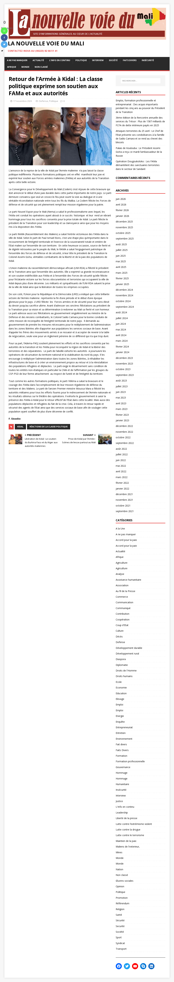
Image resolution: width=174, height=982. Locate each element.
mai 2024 (121, 329)
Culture (120, 630)
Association (122, 585)
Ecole (119, 682)
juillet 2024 (122, 318)
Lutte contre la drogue (128, 829)
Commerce (122, 596)
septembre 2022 (125, 443)
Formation (121, 755)
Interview (98, 60)
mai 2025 (121, 261)
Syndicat (120, 943)
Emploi (119, 704)
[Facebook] (4, 37)
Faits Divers (129, 60)
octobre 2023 (123, 369)
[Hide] (2, 50)
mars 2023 (121, 409)
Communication (124, 602)
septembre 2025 (125, 238)
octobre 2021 (123, 505)
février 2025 (122, 278)
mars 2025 (121, 272)
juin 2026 (121, 199)
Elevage (120, 699)
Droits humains (124, 676)
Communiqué (123, 608)
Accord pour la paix (126, 540)
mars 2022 (121, 477)
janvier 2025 (122, 284)
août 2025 (121, 244)
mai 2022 (121, 465)
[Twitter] (4, 44)
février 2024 (122, 346)
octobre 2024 (123, 301)
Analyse (120, 574)
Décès (119, 636)
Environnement (124, 738)
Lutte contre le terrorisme (130, 835)
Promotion (122, 897)
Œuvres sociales (124, 880)
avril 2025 (121, 267)
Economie (121, 687)
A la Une (120, 528)
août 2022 (121, 448)
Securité (120, 926)
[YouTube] (135, 966)
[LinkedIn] (151, 966)
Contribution (122, 613)
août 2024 (121, 312)
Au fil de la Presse (125, 591)
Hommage (121, 772)
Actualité (38, 60)
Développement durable (129, 648)
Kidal (20, 426)
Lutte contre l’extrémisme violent (134, 824)
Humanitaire (122, 784)
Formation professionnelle (130, 761)
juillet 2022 (122, 454)
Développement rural (127, 653)
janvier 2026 (122, 216)
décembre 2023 (124, 358)
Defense (43, 101)
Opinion (120, 886)
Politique (81, 60)
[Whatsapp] (4, 30)
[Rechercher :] (140, 81)
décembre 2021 (124, 494)
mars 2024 (121, 340)
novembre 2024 (124, 295)
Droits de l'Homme (126, 670)
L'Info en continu (125, 806)
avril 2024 (121, 335)
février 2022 (122, 482)
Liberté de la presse (126, 818)
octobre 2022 (123, 437)
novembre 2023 (124, 363)
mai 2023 (121, 397)
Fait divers (121, 744)
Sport (119, 937)
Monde (25, 66)
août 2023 (121, 380)
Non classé (41, 66)
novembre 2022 (124, 431)
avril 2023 (121, 403)
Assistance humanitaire (128, 579)
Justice (119, 801)
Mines (119, 852)
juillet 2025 (122, 250)
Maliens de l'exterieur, (128, 846)
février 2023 (122, 414)
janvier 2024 (122, 352)
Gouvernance (123, 767)
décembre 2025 (124, 221)
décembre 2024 (124, 289)
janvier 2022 (122, 488)
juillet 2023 (122, 386)
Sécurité (120, 920)
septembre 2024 (125, 306)
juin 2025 (121, 255)
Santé (119, 914)
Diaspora (121, 659)
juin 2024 (121, 323)
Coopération (122, 619)
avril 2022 (121, 471)
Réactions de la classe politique (49, 426)
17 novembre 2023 (22, 101)
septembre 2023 (125, 375)
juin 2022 (121, 460)
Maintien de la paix (126, 841)
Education (121, 693)
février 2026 (122, 210)
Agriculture (121, 562)
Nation (119, 869)
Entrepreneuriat (124, 727)
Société (113, 60)
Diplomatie (122, 665)
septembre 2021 (125, 511)
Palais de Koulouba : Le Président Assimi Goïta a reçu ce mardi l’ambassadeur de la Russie (139, 151)
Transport (121, 948)
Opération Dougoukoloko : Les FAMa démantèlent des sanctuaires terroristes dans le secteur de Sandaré (138, 165)
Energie (120, 716)
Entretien (121, 733)
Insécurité (148, 60)
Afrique (11, 66)
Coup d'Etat (122, 625)
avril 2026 (121, 204)
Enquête (120, 721)
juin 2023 (121, 392)
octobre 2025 (123, 233)
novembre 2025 (124, 227)
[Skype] (143, 966)
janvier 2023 (122, 420)
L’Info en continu (59, 60)
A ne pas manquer (17, 60)
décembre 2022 (124, 426)
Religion (120, 909)
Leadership (122, 812)
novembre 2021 (124, 499)
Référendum (122, 903)
